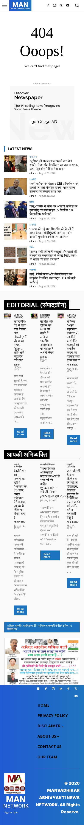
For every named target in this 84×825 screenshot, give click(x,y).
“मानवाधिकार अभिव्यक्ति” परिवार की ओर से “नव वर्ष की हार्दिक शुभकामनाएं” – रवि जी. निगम (50, 480)
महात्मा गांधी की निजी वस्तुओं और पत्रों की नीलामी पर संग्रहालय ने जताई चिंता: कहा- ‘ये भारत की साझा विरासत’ (53, 255)
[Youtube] (67, 5)
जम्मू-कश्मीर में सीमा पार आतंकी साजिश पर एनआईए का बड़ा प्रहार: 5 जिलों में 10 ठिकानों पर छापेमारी (54, 210)
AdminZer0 (72, 364)
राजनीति (33, 179)
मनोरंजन (33, 156)
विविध (32, 202)
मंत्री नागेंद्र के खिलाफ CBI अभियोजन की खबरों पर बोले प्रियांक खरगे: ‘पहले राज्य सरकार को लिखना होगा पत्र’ (54, 187)
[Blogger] (38, 689)
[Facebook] (48, 5)
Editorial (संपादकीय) (18, 316)
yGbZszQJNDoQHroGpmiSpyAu (56, 496)
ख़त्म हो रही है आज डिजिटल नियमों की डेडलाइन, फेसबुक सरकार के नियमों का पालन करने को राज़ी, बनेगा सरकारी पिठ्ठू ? (73, 494)
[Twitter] (61, 5)
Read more (20, 433)
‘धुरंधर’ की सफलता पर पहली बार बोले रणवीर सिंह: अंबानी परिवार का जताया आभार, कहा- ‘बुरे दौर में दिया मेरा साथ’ (54, 165)
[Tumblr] (68, 689)
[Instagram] (54, 5)
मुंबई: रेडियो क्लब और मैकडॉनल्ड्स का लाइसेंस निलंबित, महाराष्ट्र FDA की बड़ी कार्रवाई (52, 278)
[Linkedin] (61, 689)
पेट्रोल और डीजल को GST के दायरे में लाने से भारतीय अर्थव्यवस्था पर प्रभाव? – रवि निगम (47, 337)
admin (33, 173)
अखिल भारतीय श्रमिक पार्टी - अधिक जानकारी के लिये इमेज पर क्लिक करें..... (39, 627)
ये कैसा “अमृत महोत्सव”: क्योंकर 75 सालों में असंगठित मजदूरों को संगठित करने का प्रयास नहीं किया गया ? (73, 341)
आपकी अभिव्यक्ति (18, 465)
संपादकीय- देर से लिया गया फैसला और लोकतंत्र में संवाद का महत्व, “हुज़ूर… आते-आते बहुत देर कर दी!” (20, 341)
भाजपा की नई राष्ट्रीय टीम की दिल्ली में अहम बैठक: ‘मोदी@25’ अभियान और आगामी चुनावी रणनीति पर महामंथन (51, 233)
